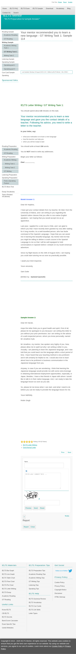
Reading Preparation (9, 146)
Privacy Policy (60, 586)
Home (4, 8)
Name (26, 461)
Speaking (5, 75)
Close (33, 527)
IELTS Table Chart (8, 578)
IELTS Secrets (7, 617)
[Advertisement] (10, 113)
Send (36, 508)
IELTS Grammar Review (37, 599)
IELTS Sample (38, 8)
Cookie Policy (59, 582)
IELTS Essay (6, 592)
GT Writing (7, 171)
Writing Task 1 (10, 164)
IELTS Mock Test (8, 187)
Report (26, 527)
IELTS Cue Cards (35, 606)
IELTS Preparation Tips (37, 570)
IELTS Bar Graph (8, 570)
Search (16, 13)
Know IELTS (6, 610)
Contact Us (6, 13)
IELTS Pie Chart (7, 585)
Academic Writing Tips (37, 578)
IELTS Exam (25, 8)
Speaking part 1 (9, 65)
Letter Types (33, 613)
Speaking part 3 (9, 69)
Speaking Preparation (9, 178)
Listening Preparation (9, 175)
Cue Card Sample (8, 72)
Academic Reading (10, 35)
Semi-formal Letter (29, 447)
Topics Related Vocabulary (7, 195)
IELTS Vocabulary (35, 602)
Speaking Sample (8, 62)
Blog (68, 8)
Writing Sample (7, 42)
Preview (28, 508)
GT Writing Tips (34, 581)
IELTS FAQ (14, 8)
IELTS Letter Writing (30, 445)
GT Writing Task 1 (10, 52)
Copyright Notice (60, 590)
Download (49, 8)
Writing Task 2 (9, 55)
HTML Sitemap (60, 597)
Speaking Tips (34, 589)
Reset (65, 2)
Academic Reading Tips (37, 574)
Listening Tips (34, 585)
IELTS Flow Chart (8, 581)
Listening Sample (8, 59)
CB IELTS (5, 613)
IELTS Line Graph (8, 574)
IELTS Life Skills (34, 610)
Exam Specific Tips (8, 624)
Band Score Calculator (10, 620)
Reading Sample (8, 32)
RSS (67, 516)
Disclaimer (58, 593)
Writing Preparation (9, 157)
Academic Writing (10, 160)
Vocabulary (60, 8)
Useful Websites (7, 628)
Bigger (60, 2)
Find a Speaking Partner (10, 182)
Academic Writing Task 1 (10, 47)
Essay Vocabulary (8, 192)
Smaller (70, 2)
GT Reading (8, 39)
